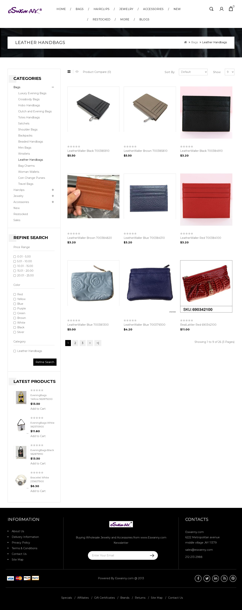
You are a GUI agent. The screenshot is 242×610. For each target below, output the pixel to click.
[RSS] (224, 578)
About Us (18, 531)
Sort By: (170, 72)
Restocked (102, 19)
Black (20, 327)
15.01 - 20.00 (25, 270)
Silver (20, 332)
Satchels (23, 123)
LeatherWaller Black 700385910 (88, 151)
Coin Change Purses (31, 178)
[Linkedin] (215, 578)
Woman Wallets (28, 172)
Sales (16, 220)
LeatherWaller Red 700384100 (200, 238)
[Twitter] (206, 578)
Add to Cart (38, 408)
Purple (21, 308)
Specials (66, 597)
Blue (20, 303)
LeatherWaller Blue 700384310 (144, 238)
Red (20, 294)
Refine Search (45, 362)
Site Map (17, 559)
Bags (80, 9)
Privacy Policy (21, 542)
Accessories (153, 9)
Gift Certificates (104, 597)
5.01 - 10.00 (24, 261)
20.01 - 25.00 (25, 275)
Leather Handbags (214, 42)
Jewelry (126, 9)
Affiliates (83, 597)
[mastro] (26, 578)
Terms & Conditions (24, 548)
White (21, 322)
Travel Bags (25, 184)
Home (61, 9)
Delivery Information (25, 537)
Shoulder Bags (27, 129)
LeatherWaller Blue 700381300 (88, 324)
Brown (21, 318)
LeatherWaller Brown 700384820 (89, 238)
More (124, 19)
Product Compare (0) (97, 72)
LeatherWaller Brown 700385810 (146, 151)
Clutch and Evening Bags (35, 111)
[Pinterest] (233, 578)
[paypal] (35, 578)
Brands (124, 597)
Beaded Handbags (30, 141)
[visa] (18, 578)
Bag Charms (26, 165)
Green (21, 313)
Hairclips (102, 9)
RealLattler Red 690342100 (198, 324)
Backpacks (25, 135)
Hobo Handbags (29, 105)
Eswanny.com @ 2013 (129, 578)
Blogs (144, 19)
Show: (217, 72)
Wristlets (24, 153)
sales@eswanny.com (199, 549)
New (177, 9)
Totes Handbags (29, 117)
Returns (140, 597)
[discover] (10, 578)
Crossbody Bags (29, 99)
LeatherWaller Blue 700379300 (144, 324)
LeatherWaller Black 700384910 (201, 151)
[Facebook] (198, 578)
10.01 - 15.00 (25, 266)
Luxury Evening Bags (32, 93)
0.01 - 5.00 (24, 256)
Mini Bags (24, 147)
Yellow (21, 299)
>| (98, 343)
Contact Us (19, 554)
